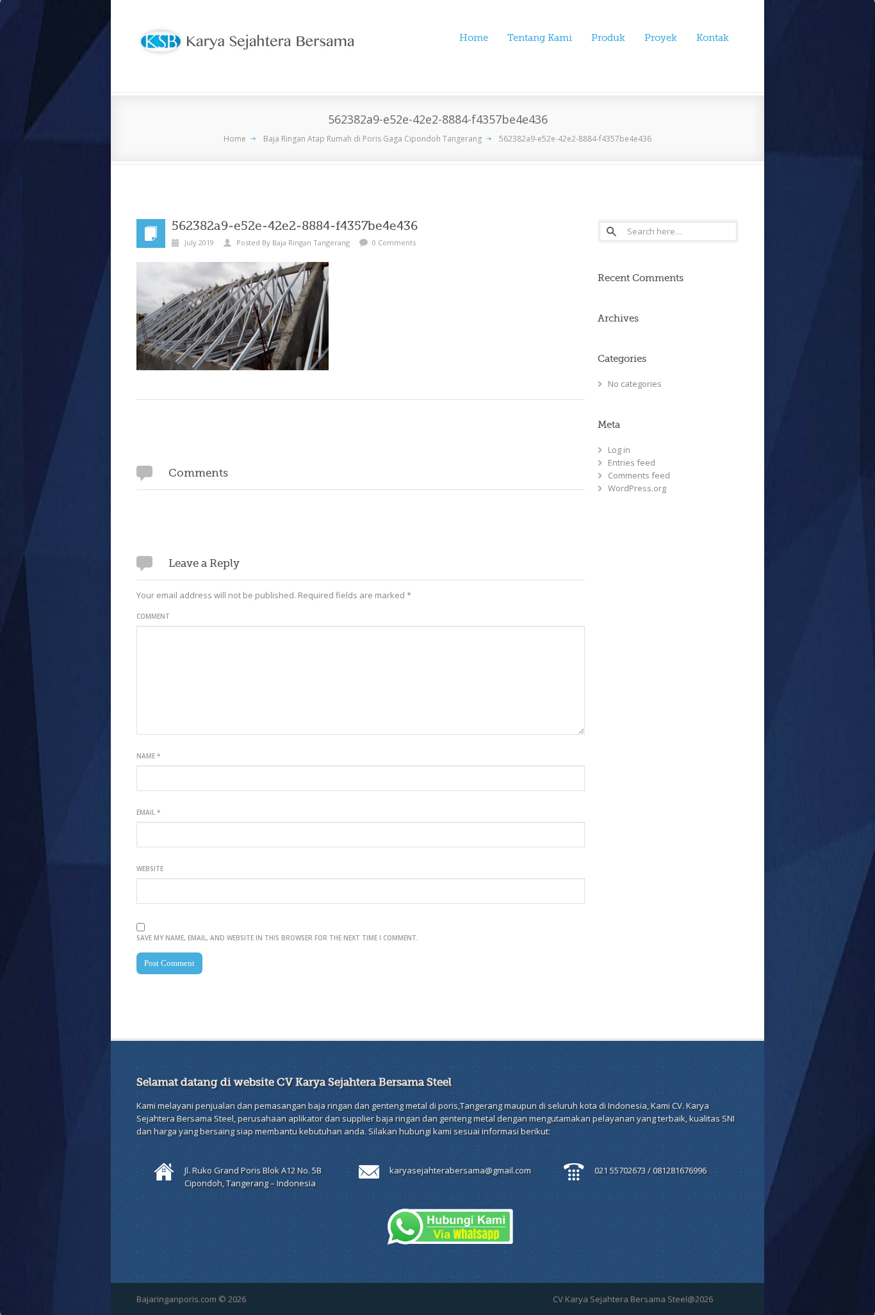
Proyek (660, 38)
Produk (608, 38)
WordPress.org (637, 488)
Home (473, 38)
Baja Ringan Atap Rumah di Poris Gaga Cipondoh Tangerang (372, 138)
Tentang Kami (539, 38)
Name (148, 755)
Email (148, 812)
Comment (153, 616)
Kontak (712, 38)
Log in (619, 449)
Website (149, 868)
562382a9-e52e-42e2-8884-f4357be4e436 (575, 138)
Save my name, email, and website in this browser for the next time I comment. (277, 937)
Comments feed (639, 475)
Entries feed (631, 462)
